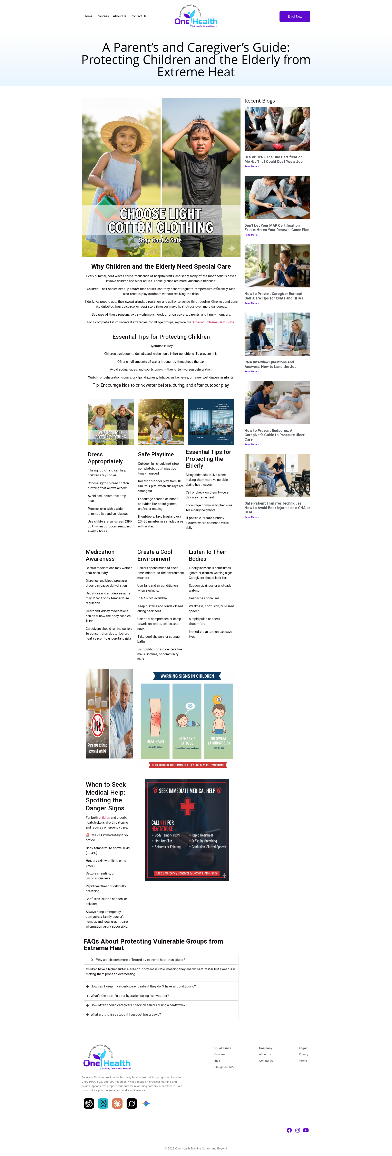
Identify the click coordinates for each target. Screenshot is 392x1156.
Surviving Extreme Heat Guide (213, 322)
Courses (103, 16)
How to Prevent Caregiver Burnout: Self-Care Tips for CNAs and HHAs (274, 296)
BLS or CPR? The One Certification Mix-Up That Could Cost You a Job (274, 159)
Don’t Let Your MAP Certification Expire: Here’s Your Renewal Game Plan (277, 227)
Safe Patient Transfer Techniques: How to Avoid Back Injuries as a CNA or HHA (277, 507)
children (104, 818)
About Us (119, 16)
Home (88, 16)
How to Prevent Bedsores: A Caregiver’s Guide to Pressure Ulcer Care (275, 434)
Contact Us (138, 16)
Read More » (252, 166)
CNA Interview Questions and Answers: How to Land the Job (270, 364)
